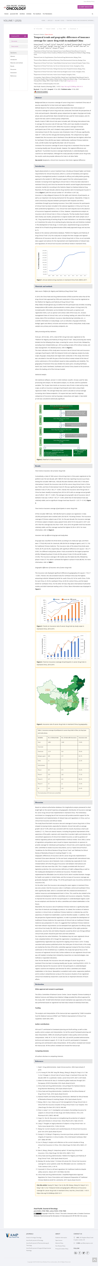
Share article (14, 46)
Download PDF (15, 36)
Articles (28, 14)
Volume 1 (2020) (12, 20)
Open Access (58, 1240)
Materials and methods (16, 63)
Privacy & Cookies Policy (61, 1248)
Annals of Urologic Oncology (33, 1237)
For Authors (37, 14)
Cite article (14, 41)
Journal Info (14, 14)
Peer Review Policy (60, 1246)
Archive (22, 14)
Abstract (12, 56)
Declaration (13, 72)
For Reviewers (47, 14)
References (13, 76)
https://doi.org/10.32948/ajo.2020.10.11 (72, 86)
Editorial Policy (59, 1243)
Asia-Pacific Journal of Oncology (34, 1240)
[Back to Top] (94, 1260)
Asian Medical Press (89, 1)
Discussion (13, 69)
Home (6, 14)
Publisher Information (61, 1237)
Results (12, 66)
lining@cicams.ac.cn (71, 81)
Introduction (13, 59)
